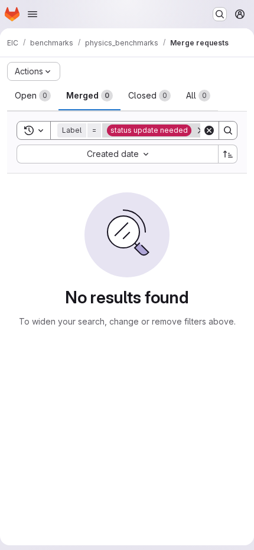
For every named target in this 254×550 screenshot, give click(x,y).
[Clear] (209, 130)
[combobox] (117, 154)
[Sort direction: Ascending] (228, 154)
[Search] (228, 130)
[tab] (32, 95)
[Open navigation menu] (32, 14)
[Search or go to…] (220, 14)
